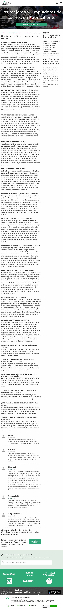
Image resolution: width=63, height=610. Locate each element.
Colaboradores (18, 595)
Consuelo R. (13, 496)
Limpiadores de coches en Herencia (50, 85)
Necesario (11, 605)
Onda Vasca (49, 581)
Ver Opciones (45, 606)
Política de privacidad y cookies (9, 592)
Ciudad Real (27, 32)
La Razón (29, 581)
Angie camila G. (15, 514)
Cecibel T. (12, 449)
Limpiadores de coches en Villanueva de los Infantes (50, 77)
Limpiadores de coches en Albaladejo (50, 81)
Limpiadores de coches (15, 32)
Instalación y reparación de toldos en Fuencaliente (51, 44)
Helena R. (12, 467)
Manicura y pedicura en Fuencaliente (49, 48)
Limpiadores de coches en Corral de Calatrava (50, 73)
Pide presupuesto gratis (31, 24)
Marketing (12, 607)
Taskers (3, 32)
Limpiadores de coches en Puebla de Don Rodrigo (50, 69)
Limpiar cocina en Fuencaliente (52, 56)
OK (54, 605)
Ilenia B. (12, 435)
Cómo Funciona (4, 590)
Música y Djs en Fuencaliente (51, 41)
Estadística (33, 605)
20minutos (9, 581)
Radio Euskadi (49, 574)
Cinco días (9, 574)
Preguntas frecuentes (4, 593)
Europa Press (29, 574)
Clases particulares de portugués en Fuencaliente (51, 52)
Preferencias (22, 605)
